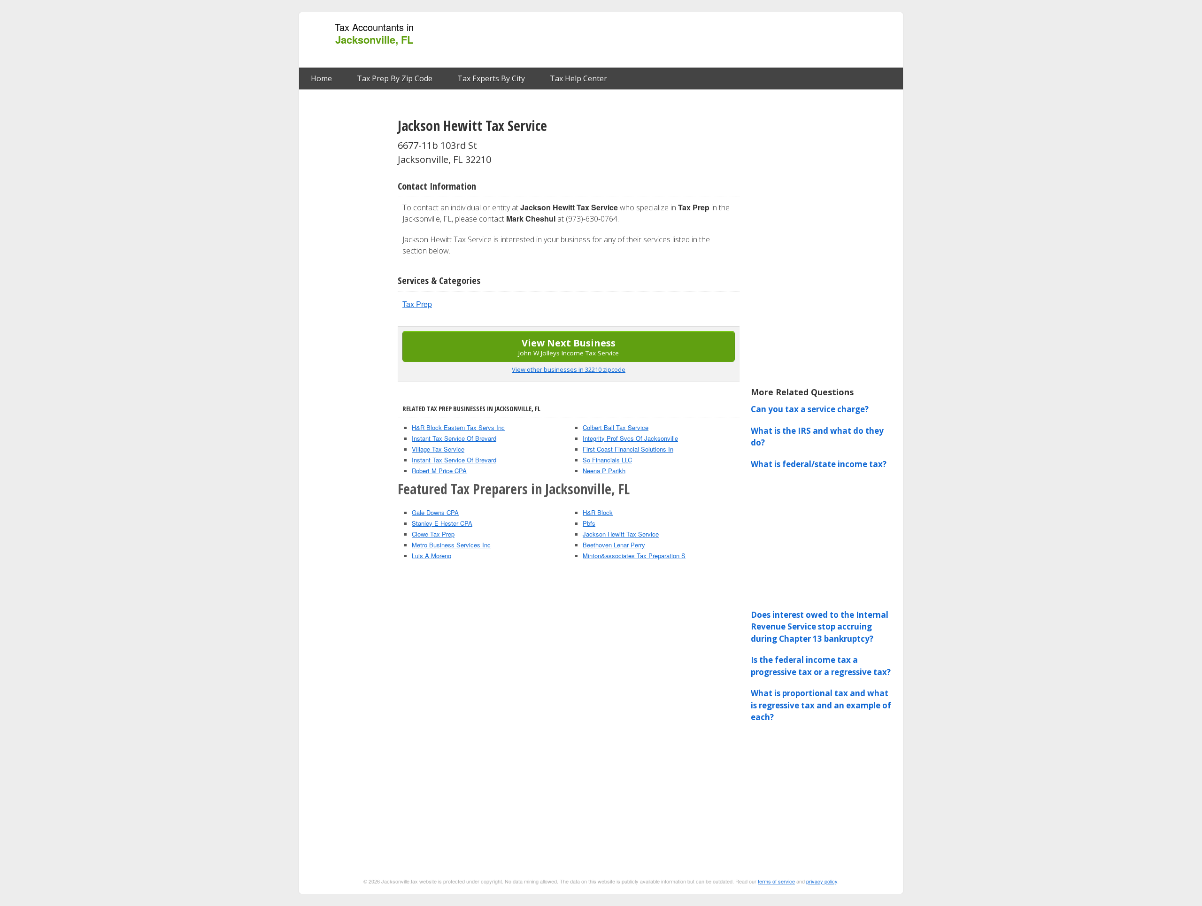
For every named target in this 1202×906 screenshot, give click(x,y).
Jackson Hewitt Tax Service (621, 534)
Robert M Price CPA (439, 470)
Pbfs (589, 523)
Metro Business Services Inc (451, 544)
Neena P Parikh (604, 470)
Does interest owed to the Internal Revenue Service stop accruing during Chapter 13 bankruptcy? (819, 626)
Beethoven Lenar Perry (614, 544)
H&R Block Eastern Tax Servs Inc (458, 427)
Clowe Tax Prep (433, 534)
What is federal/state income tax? (818, 464)
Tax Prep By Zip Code (394, 78)
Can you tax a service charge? (810, 409)
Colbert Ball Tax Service (615, 427)
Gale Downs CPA (435, 512)
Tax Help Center (578, 78)
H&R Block (598, 512)
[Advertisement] (727, 40)
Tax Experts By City (491, 78)
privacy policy (821, 881)
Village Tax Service (438, 449)
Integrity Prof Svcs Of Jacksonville (630, 438)
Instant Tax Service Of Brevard (454, 438)
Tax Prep (417, 304)
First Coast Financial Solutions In (628, 449)
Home (321, 78)
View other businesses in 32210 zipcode (568, 369)
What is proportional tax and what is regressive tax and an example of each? (821, 705)
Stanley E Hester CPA (442, 523)
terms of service (776, 881)
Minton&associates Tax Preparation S (634, 555)
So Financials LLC (607, 459)
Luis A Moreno (431, 555)
